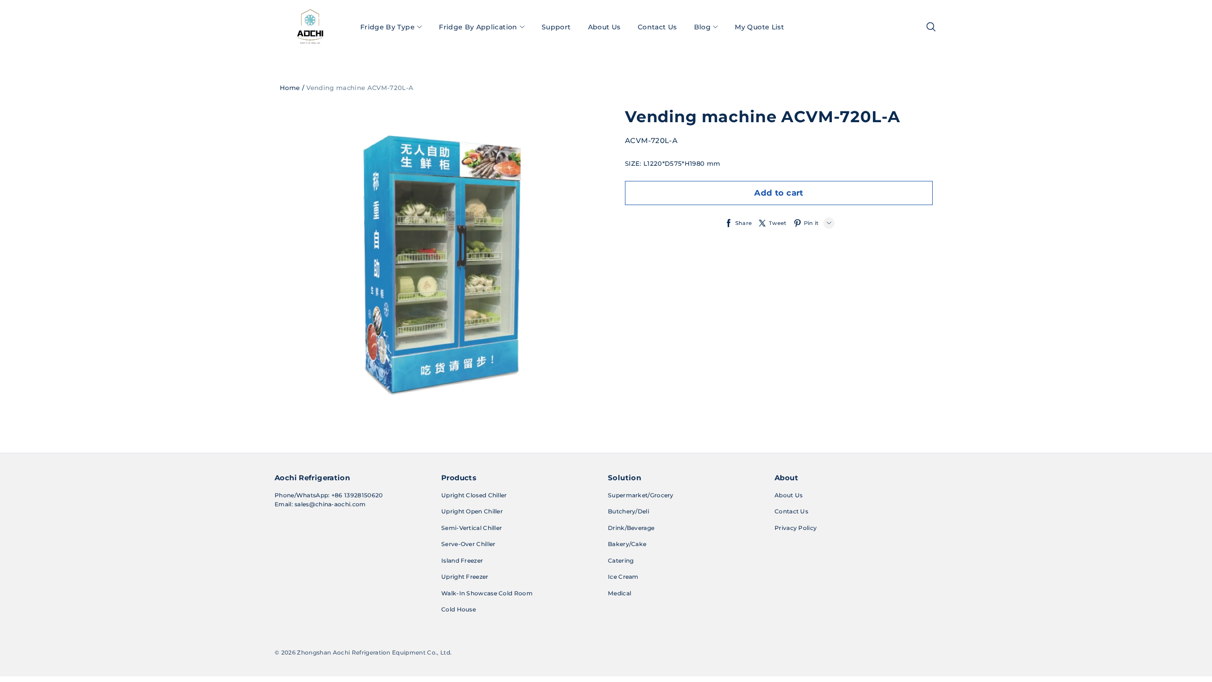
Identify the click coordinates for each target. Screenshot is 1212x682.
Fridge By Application (478, 27)
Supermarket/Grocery (641, 495)
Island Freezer (462, 560)
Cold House (458, 609)
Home (290, 87)
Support (556, 27)
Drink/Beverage (631, 527)
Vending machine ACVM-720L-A (359, 87)
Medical (619, 593)
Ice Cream (623, 576)
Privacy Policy (796, 527)
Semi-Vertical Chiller (471, 527)
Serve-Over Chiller (468, 543)
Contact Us (657, 27)
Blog (702, 27)
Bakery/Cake (627, 543)
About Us (604, 27)
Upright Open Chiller (472, 511)
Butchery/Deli (628, 511)
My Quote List (759, 27)
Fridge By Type (387, 27)
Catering (620, 560)
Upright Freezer (465, 576)
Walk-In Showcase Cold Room (487, 593)
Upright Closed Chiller (474, 495)
